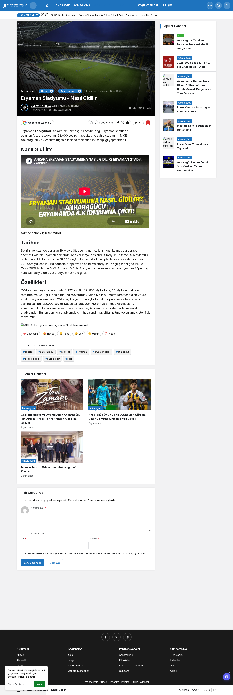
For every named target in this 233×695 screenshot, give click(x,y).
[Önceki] (43, 15)
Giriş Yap (54, 562)
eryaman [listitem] (81, 351)
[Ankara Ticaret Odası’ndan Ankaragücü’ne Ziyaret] (52, 454)
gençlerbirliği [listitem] (31, 358)
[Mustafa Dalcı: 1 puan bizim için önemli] (188, 125)
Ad (23, 538)
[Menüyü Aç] (33, 5)
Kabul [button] (39, 684)
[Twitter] (116, 637)
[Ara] (218, 5)
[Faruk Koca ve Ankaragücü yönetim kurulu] (188, 107)
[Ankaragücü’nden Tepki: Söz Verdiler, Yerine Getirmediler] (188, 164)
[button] (51, 91)
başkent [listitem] (64, 351)
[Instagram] (127, 637)
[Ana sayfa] (47, 6)
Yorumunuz (38, 507)
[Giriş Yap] (227, 5)
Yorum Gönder (32, 562)
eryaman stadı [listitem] (101, 351)
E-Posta (93, 538)
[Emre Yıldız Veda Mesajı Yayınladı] (188, 144)
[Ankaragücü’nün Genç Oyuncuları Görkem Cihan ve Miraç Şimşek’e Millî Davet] (119, 404)
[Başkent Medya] (15, 5)
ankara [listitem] (27, 351)
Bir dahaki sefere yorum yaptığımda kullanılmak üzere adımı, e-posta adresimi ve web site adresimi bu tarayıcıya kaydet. (85, 553)
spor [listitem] (68, 358)
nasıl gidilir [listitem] (52, 358)
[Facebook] (105, 637)
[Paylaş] (213, 690)
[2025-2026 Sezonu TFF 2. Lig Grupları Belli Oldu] (188, 62)
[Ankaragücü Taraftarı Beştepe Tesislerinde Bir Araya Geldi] (188, 42)
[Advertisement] (116, 600)
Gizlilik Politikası (16, 684)
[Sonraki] (47, 15)
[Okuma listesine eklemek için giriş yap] (148, 122)
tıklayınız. (55, 233)
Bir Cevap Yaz (33, 492)
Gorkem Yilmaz (41, 105)
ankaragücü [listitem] (45, 351)
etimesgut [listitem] (122, 351)
